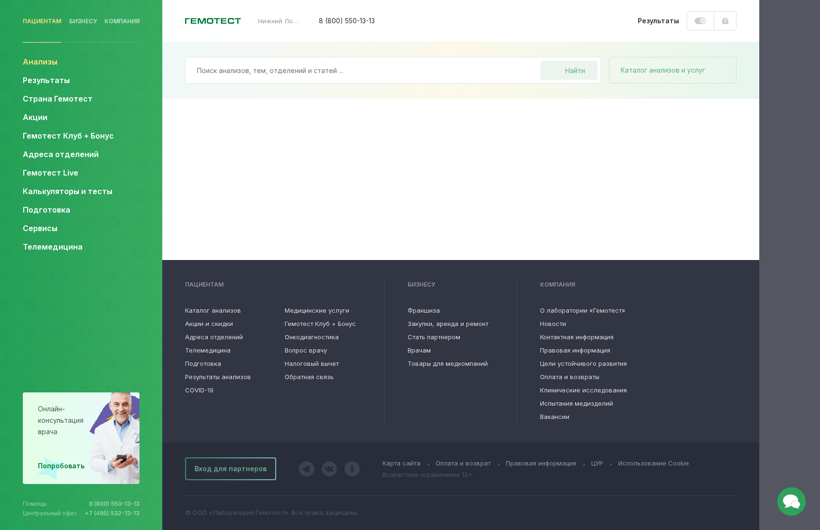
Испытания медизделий (576, 403)
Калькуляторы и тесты (67, 191)
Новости (553, 323)
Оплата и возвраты (569, 377)
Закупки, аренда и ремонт (448, 323)
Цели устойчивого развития (583, 363)
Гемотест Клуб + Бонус (68, 135)
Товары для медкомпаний (448, 363)
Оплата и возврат (463, 463)
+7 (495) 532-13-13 (112, 513)
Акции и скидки (209, 323)
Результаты (46, 80)
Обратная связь (309, 377)
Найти (575, 70)
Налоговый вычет (312, 363)
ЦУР (597, 463)
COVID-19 (199, 390)
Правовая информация (575, 350)
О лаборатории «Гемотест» (582, 310)
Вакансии (554, 416)
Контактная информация (577, 337)
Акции (35, 117)
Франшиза (424, 310)
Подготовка (203, 363)
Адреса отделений (61, 154)
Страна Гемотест (58, 98)
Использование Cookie (653, 463)
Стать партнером (434, 337)
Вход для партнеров (231, 469)
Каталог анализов (213, 310)
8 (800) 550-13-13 (114, 503)
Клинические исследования (583, 390)
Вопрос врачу (306, 350)
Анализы (40, 61)
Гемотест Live (50, 172)
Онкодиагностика (312, 337)
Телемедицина (53, 246)
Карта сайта (401, 463)
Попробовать (61, 466)
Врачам (419, 350)
